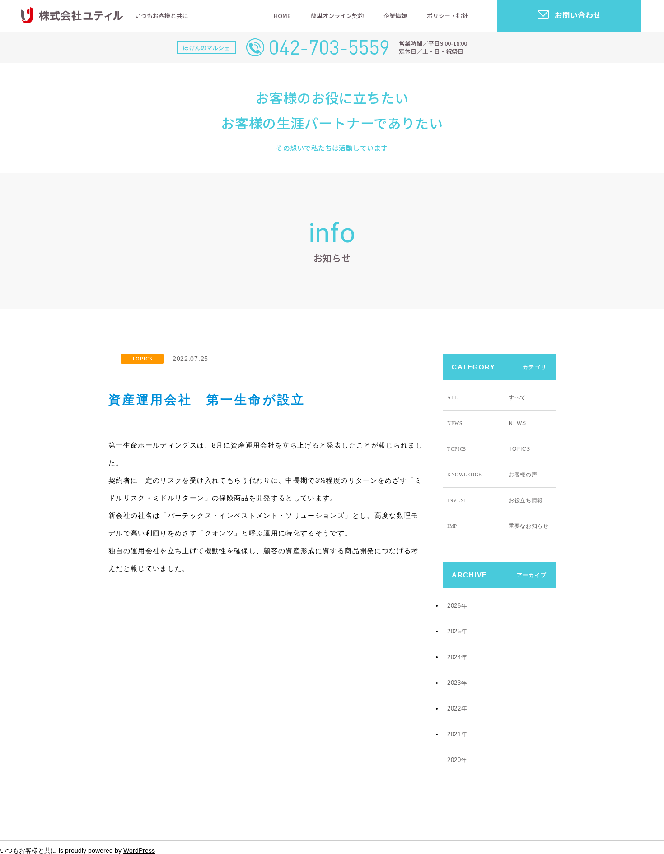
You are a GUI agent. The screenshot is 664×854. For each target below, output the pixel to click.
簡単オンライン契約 (337, 15)
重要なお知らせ (498, 526)
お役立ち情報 (495, 500)
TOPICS (142, 358)
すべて (486, 397)
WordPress (139, 850)
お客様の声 (492, 474)
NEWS (486, 423)
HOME (282, 15)
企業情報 (395, 15)
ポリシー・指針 (447, 15)
